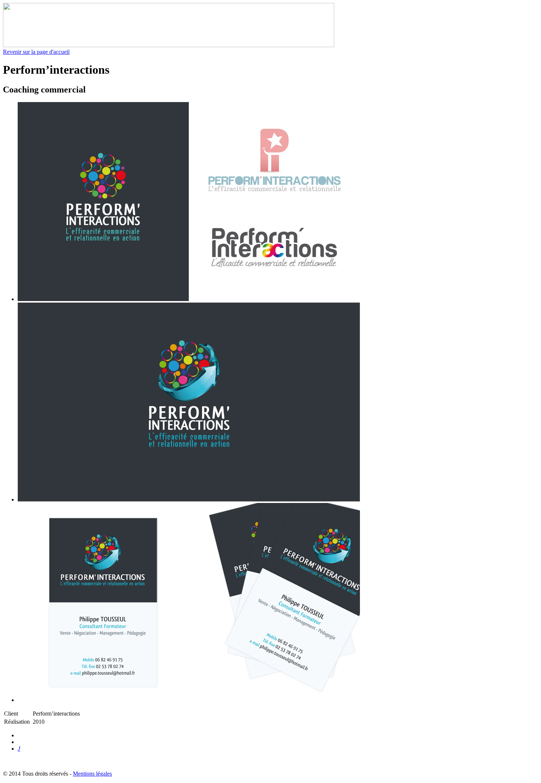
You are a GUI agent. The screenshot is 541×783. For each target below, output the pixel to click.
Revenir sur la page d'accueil (36, 52)
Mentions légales (92, 773)
